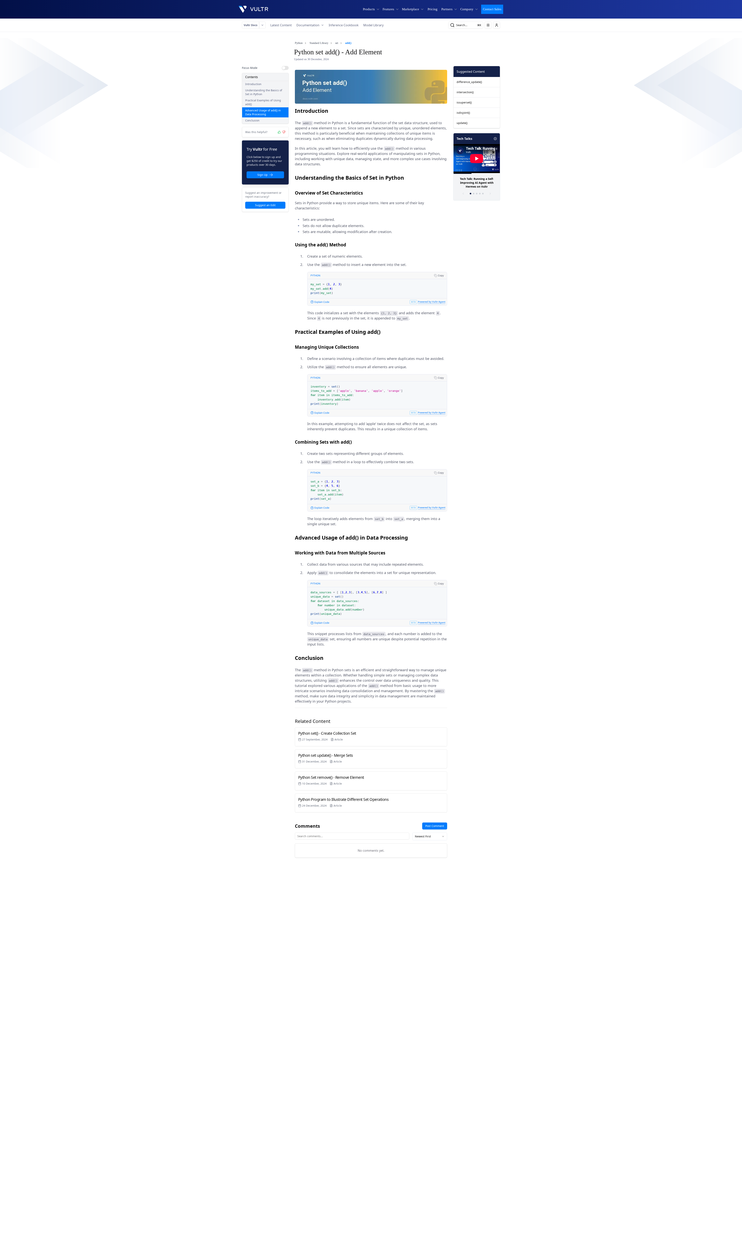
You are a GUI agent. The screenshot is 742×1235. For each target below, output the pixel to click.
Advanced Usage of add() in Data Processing (263, 112)
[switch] (285, 68)
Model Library (373, 25)
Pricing (432, 9)
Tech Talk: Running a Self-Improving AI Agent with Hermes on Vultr (477, 182)
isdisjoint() (463, 112)
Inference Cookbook (344, 25)
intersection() (465, 92)
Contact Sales (492, 9)
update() (462, 123)
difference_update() (469, 82)
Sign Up (262, 175)
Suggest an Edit (265, 205)
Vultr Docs (250, 25)
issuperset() (464, 102)
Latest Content (281, 25)
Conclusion (252, 120)
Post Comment (434, 826)
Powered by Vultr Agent (431, 301)
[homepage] (253, 9)
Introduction (253, 84)
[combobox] (429, 836)
